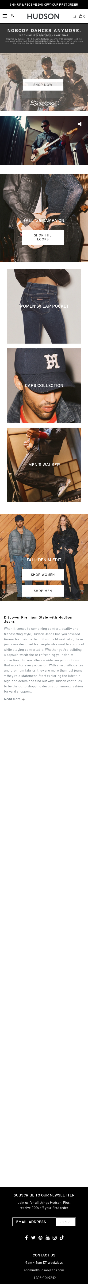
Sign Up (66, 1222)
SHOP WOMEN (43, 575)
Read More (13, 699)
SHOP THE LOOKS (43, 237)
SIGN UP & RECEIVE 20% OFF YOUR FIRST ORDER (44, 4)
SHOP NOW (42, 85)
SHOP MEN (43, 591)
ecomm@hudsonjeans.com (44, 1270)
